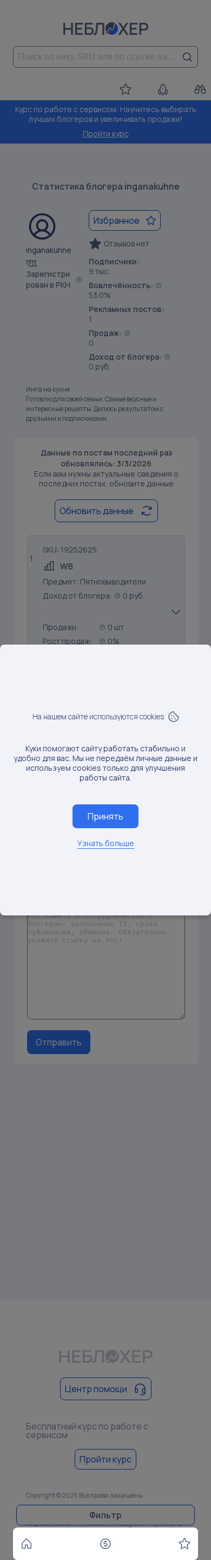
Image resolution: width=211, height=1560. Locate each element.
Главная (26, 1543)
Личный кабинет (184, 1543)
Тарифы (105, 1543)
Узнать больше (105, 843)
